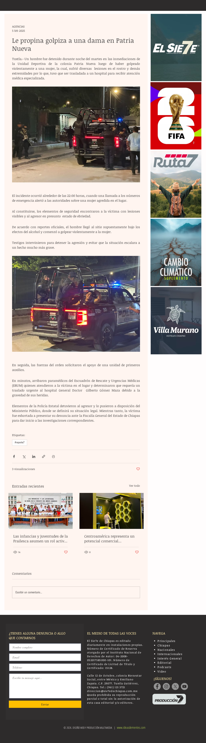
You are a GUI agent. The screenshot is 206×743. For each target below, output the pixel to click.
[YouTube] (184, 686)
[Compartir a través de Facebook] (14, 456)
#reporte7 (20, 442)
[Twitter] (175, 686)
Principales (166, 641)
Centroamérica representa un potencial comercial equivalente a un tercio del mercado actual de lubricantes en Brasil (110, 538)
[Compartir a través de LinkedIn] (34, 456)
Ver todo (134, 485)
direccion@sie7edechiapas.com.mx (112, 691)
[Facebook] (157, 686)
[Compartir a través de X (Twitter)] (24, 456)
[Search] (197, 5)
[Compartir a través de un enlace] (43, 456)
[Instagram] (166, 686)
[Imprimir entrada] (53, 456)
